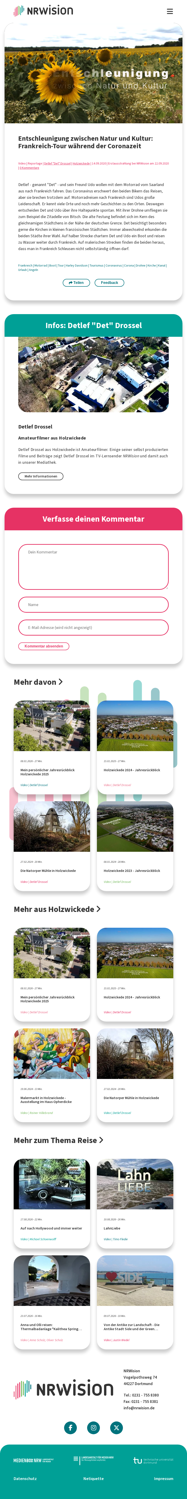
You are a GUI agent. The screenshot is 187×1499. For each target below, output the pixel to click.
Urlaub (23, 270)
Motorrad (41, 265)
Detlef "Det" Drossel (57, 163)
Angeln (33, 270)
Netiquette (93, 1478)
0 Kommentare (29, 168)
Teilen (78, 283)
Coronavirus (114, 265)
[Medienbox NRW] (34, 1460)
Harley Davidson (77, 265)
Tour (61, 265)
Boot (53, 265)
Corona (129, 265)
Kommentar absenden (44, 646)
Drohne (141, 265)
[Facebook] (70, 1428)
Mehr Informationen (41, 476)
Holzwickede (81, 163)
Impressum (163, 1478)
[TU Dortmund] (153, 1460)
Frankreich (25, 265)
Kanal (162, 265)
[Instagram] (93, 1428)
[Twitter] (116, 1428)
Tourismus (97, 265)
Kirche (152, 265)
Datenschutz (25, 1478)
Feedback (109, 283)
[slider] (83, 119)
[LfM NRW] (94, 1460)
